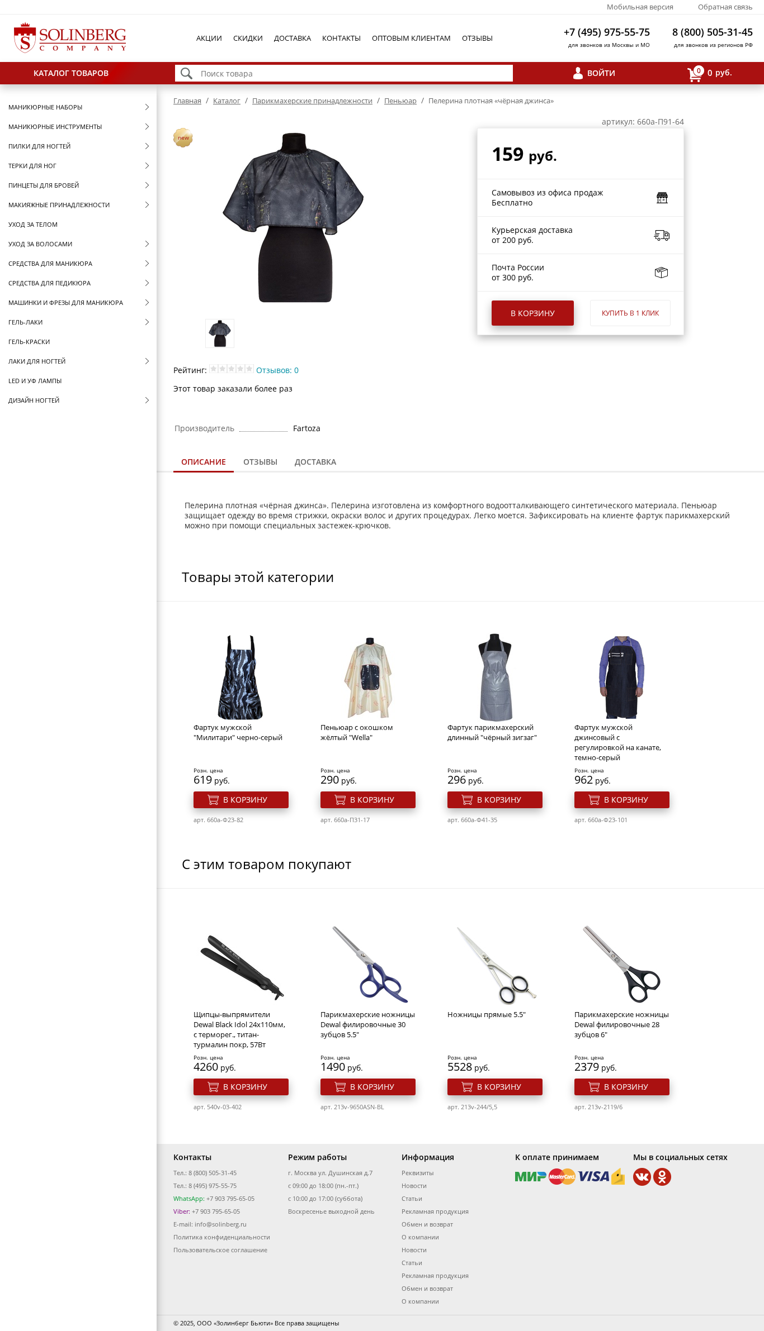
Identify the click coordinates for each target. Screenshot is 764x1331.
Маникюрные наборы (45, 107)
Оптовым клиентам (411, 38)
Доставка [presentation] (315, 461)
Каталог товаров (71, 73)
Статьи (412, 1198)
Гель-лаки (25, 322)
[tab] (203, 463)
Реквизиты (417, 1172)
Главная (187, 101)
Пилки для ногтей (39, 146)
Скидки (248, 38)
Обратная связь (725, 7)
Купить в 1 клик (630, 313)
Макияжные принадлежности (59, 205)
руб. (714, 72)
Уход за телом (33, 224)
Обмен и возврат (427, 1224)
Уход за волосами (40, 244)
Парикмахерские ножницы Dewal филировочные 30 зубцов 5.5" (367, 1024)
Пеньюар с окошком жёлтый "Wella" (356, 732)
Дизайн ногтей (33, 400)
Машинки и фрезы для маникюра (65, 302)
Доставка (292, 38)
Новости (414, 1185)
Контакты (341, 38)
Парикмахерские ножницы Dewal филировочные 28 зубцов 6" (621, 1024)
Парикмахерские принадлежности (312, 101)
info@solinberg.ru (221, 1224)
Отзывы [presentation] (260, 461)
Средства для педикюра (49, 283)
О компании (420, 1237)
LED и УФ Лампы (35, 380)
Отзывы (477, 38)
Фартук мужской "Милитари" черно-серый (238, 732)
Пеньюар (400, 101)
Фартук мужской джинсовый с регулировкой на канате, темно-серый (617, 742)
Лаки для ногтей (36, 361)
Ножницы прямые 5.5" (486, 1014)
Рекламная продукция (435, 1211)
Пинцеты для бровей (43, 185)
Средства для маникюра (50, 263)
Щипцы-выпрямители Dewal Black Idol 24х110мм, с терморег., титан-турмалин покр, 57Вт (239, 1029)
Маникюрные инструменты (55, 126)
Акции (209, 38)
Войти (601, 73)
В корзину (533, 313)
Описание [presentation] (203, 461)
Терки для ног (32, 165)
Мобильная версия (640, 7)
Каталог (226, 101)
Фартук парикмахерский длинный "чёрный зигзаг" (492, 732)
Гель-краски (29, 341)
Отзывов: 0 (277, 370)
